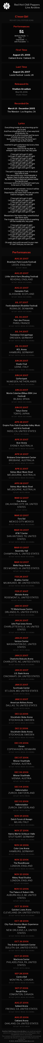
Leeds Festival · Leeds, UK (21, 75)
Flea (20, 38)
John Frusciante (20, 42)
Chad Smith (20, 40)
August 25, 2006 (21, 55)
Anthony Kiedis (20, 36)
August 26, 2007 (21, 72)
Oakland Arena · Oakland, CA (21, 58)
